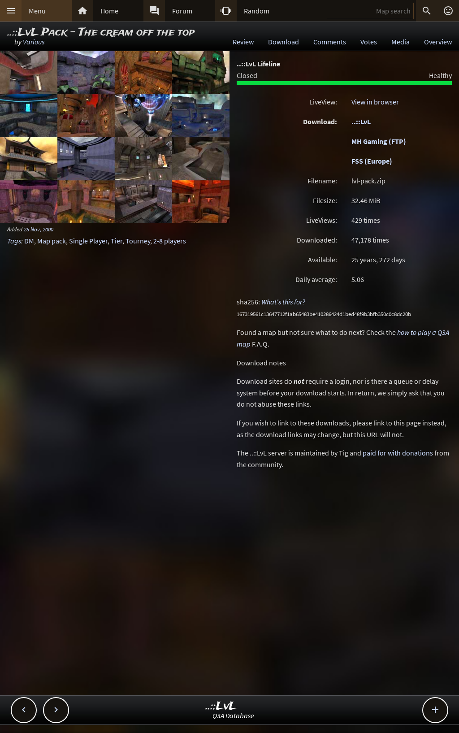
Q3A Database (233, 715)
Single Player (88, 240)
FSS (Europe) (371, 160)
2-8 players (169, 240)
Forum (182, 10)
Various (33, 41)
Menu (37, 10)
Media (400, 41)
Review (243, 41)
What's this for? (283, 301)
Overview (438, 41)
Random (256, 10)
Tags (14, 240)
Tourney (138, 240)
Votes (368, 41)
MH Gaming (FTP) (378, 141)
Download (283, 41)
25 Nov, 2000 (38, 229)
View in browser (375, 101)
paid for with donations (398, 452)
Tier (116, 240)
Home (109, 10)
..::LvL (361, 121)
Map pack (51, 240)
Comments (329, 41)
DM (29, 240)
